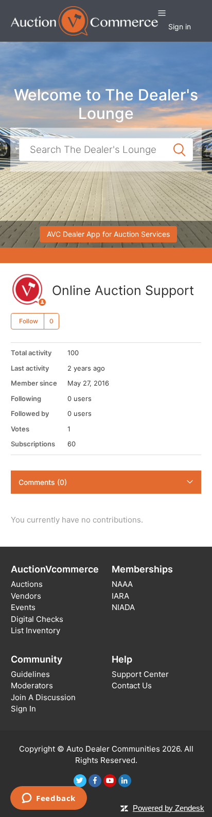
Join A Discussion (43, 697)
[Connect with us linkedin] (124, 780)
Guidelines (30, 674)
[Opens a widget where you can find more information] (48, 799)
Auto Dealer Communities (113, 749)
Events (23, 607)
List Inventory (35, 630)
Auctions (27, 584)
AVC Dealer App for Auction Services (108, 234)
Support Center (140, 674)
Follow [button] (28, 321)
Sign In (23, 709)
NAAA (122, 584)
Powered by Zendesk (168, 808)
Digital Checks (37, 619)
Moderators (32, 685)
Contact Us (132, 685)
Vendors (26, 596)
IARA (120, 596)
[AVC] (84, 20)
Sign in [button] (179, 26)
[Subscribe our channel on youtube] (109, 780)
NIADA (123, 607)
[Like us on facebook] (95, 780)
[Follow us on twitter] (80, 780)
